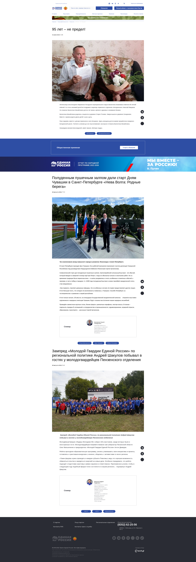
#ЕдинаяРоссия (109, 511)
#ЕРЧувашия (90, 133)
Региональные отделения (105, 522)
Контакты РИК (58, 527)
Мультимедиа (124, 13)
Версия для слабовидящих (137, 3)
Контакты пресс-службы (83, 527)
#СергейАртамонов (84, 343)
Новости (72, 21)
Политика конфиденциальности (61, 553)
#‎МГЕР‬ (86, 511)
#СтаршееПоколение (104, 133)
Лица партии (66, 13)
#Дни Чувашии (98, 343)
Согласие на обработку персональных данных (65, 556)
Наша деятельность (81, 13)
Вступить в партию (138, 13)
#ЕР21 (97, 511)
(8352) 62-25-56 (127, 524)
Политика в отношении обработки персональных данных (68, 555)
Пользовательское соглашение (60, 552)
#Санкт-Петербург (112, 343)
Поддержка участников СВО (98, 17)
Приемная (111, 13)
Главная (54, 21)
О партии (54, 13)
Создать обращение (129, 147)
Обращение (104, 8)
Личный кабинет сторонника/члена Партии (129, 8)
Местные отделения (97, 13)
